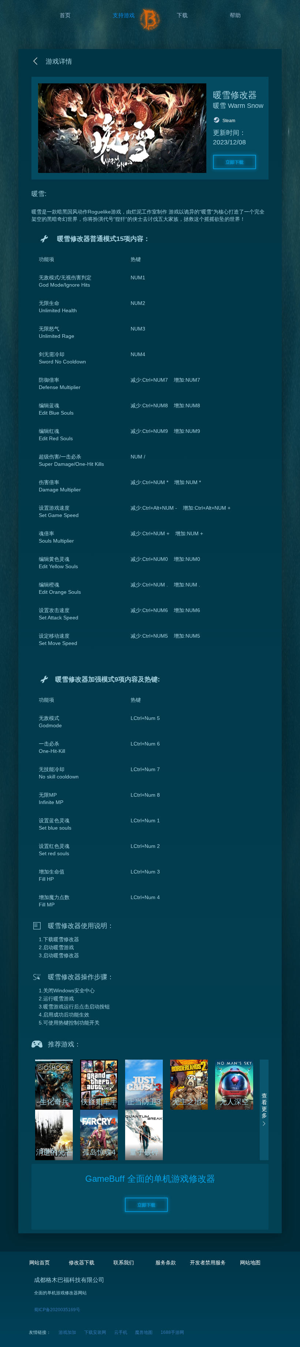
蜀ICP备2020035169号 (57, 1309)
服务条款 (165, 1262)
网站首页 (39, 1262)
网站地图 (250, 1262)
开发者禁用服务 (208, 1262)
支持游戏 (124, 15)
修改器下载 (81, 1262)
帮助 (235, 15)
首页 (65, 15)
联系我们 (123, 1262)
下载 (182, 15)
